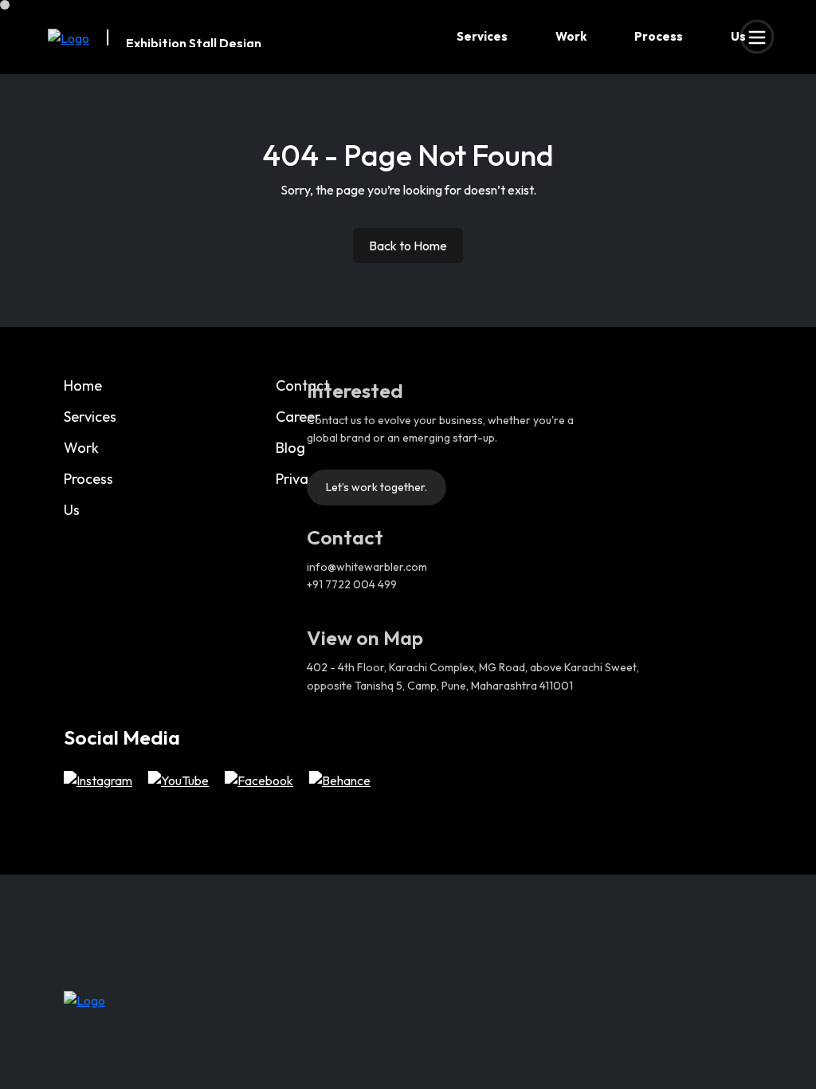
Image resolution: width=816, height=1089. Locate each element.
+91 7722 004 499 (352, 584)
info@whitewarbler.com (367, 567)
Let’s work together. (376, 487)
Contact (302, 385)
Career (298, 416)
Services (482, 36)
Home (83, 385)
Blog (290, 447)
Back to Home (408, 246)
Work (570, 36)
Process (658, 36)
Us (738, 36)
